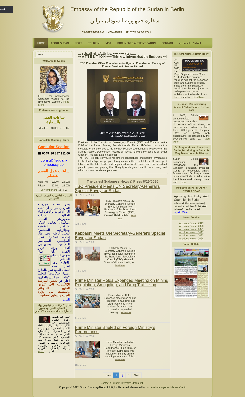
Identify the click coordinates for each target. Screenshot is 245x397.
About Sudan (60, 43)
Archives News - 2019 (191, 223)
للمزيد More (181, 212)
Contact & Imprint (110, 382)
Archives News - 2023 (191, 235)
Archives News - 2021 (191, 229)
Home (41, 43)
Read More (199, 97)
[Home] (54, 17)
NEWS (78, 43)
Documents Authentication (136, 43)
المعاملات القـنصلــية (190, 43)
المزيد (41, 351)
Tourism (94, 43)
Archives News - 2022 (191, 232)
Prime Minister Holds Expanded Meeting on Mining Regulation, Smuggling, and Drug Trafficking (121, 282)
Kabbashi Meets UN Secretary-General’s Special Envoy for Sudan (120, 235)
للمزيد (66, 299)
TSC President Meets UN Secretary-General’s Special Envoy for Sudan (117, 188)
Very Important (49, 189)
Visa (108, 43)
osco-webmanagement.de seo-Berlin (166, 387)
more (183, 182)
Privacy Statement (132, 382)
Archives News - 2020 (191, 226)
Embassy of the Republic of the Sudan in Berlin (127, 9)
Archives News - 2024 (191, 238)
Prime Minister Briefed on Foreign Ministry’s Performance (115, 329)
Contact (167, 43)
